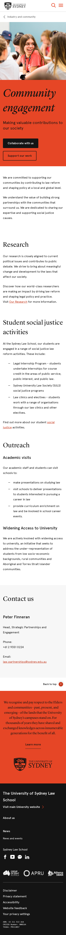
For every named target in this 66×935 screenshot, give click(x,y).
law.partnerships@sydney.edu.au (25, 662)
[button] (53, 6)
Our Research (18, 301)
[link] (19, 17)
